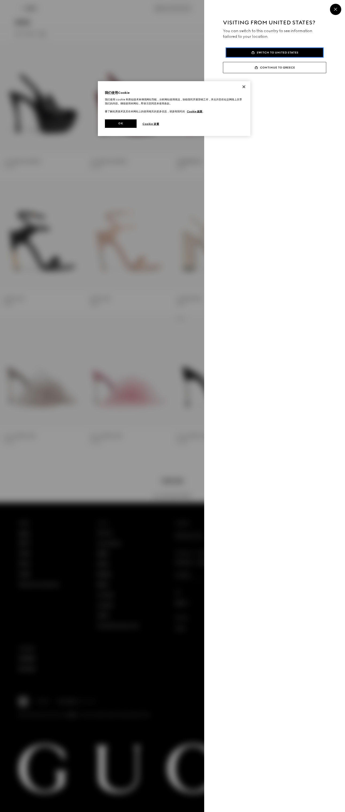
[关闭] (244, 87)
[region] (174, 108)
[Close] (335, 9)
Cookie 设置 (150, 123)
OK (120, 123)
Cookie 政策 (194, 111)
